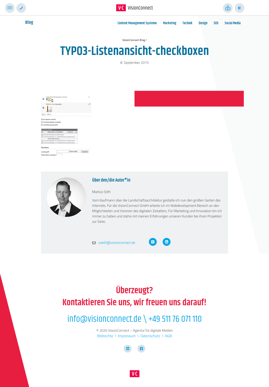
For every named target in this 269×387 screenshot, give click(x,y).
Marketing (169, 23)
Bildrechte (105, 336)
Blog (29, 22)
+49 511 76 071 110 (175, 319)
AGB (168, 336)
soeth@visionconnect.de (116, 242)
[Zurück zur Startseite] (134, 7)
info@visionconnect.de (104, 319)
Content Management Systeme (137, 23)
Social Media (233, 23)
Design (203, 23)
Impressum (127, 336)
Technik (187, 23)
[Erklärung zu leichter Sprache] (228, 8)
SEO (216, 23)
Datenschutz (150, 336)
